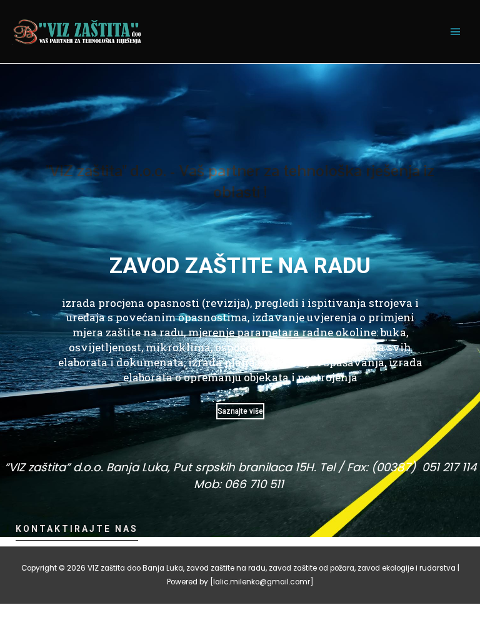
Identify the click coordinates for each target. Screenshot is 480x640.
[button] (77, 532)
